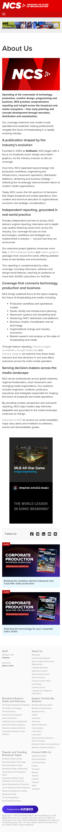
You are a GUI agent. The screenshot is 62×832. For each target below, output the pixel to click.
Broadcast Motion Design (12, 765)
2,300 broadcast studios (21, 252)
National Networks (39, 724)
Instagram (36, 789)
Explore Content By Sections (43, 700)
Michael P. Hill (7, 654)
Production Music (9, 711)
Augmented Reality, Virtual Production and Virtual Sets (13, 779)
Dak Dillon (6, 662)
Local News (36, 734)
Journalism (36, 718)
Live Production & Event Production (16, 787)
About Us (37, 651)
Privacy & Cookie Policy (41, 680)
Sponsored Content (39, 671)
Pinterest (35, 782)
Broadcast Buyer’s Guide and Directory (13, 700)
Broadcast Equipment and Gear (14, 791)
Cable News (37, 731)
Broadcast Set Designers (12, 714)
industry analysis (11, 354)
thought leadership (27, 350)
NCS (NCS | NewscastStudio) (36, 815)
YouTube (35, 775)
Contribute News (38, 762)
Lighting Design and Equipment (14, 721)
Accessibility (37, 684)
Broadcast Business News (42, 705)
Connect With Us (41, 752)
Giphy (34, 785)
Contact (35, 765)
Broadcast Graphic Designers (13, 724)
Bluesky (35, 772)
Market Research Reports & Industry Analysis (43, 739)
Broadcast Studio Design (12, 758)
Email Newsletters (39, 759)
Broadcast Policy (38, 711)
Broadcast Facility (9, 794)
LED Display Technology (11, 708)
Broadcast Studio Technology (13, 762)
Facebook (36, 769)
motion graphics (50, 252)
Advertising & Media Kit (41, 658)
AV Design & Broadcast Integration (16, 705)
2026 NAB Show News (11, 800)
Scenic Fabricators (9, 718)
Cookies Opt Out (38, 687)
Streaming (36, 721)
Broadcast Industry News (42, 708)
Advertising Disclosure (41, 674)
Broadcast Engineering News (43, 747)
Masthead (36, 654)
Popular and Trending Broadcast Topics (14, 754)
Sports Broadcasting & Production (15, 784)
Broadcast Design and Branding (14, 768)
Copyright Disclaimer (40, 667)
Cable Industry (37, 728)
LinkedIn (35, 779)
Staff (5, 651)
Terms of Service (38, 677)
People (34, 714)
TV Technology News (10, 797)
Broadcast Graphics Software (14, 728)
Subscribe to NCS (12, 420)
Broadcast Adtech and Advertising (45, 744)
